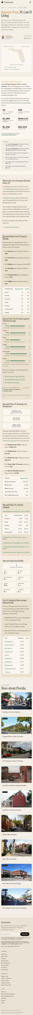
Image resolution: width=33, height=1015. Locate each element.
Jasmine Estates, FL (10, 668)
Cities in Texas (5, 980)
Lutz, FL (7, 655)
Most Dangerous (5, 963)
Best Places (4, 954)
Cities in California (6, 978)
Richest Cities (4, 960)
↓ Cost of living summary (9, 67)
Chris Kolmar (9, 37)
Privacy (3, 1000)
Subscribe (25, 934)
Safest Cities (4, 956)
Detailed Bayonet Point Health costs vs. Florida (16, 543)
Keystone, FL (8, 658)
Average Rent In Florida (12, 382)
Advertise (3, 998)
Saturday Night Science (12, 942)
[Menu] (30, 2)
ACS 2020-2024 (12, 441)
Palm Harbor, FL (9, 641)
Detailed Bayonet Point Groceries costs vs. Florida (14, 538)
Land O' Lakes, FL (9, 645)
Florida (13, 198)
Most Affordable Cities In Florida (15, 379)
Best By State (4, 969)
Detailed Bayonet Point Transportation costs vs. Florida (16, 547)
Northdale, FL (8, 661)
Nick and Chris (15, 946)
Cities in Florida (5, 983)
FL (6, 7)
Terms (2, 1002)
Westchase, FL (9, 665)
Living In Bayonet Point (12, 227)
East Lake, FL (8, 648)
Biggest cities (4, 976)
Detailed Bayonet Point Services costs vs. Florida (17, 511)
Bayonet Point (13, 7)
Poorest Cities (5, 965)
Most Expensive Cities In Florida (15, 376)
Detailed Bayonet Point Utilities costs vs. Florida (16, 552)
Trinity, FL (7, 672)
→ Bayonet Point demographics (11, 69)
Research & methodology (8, 994)
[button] (16, 389)
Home (2, 7)
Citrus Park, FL (9, 651)
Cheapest (3, 958)
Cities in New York (6, 985)
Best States (4, 967)
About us (3, 991)
